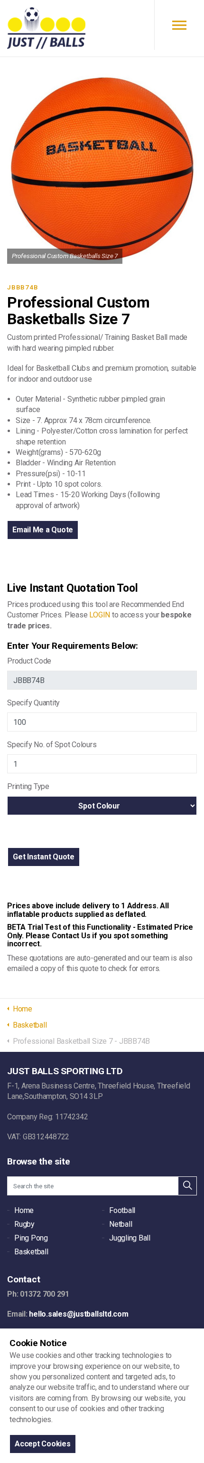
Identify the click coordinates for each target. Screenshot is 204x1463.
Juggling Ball (129, 1237)
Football (122, 1210)
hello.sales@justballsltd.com (78, 1314)
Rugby (24, 1224)
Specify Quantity (33, 702)
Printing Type (28, 786)
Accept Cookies (43, 1443)
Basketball (31, 1251)
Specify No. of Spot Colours (52, 744)
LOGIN (99, 614)
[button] (44, 856)
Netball (120, 1224)
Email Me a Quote (42, 529)
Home (24, 1210)
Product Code (29, 660)
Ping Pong (31, 1237)
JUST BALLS (46, 28)
